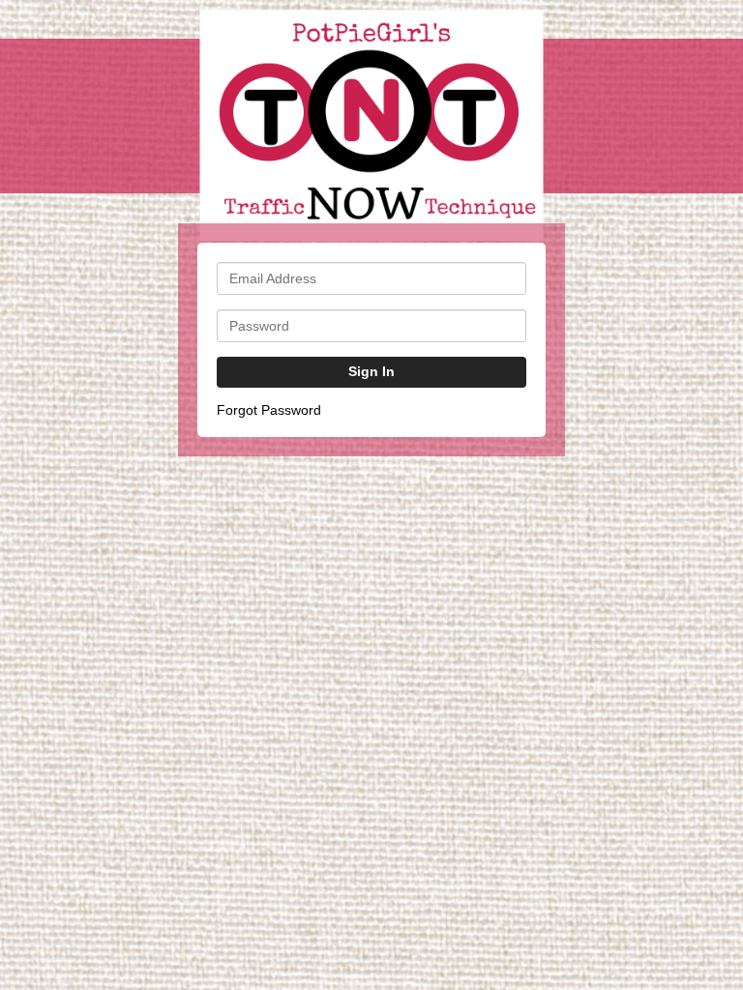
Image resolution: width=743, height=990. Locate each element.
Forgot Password (269, 410)
